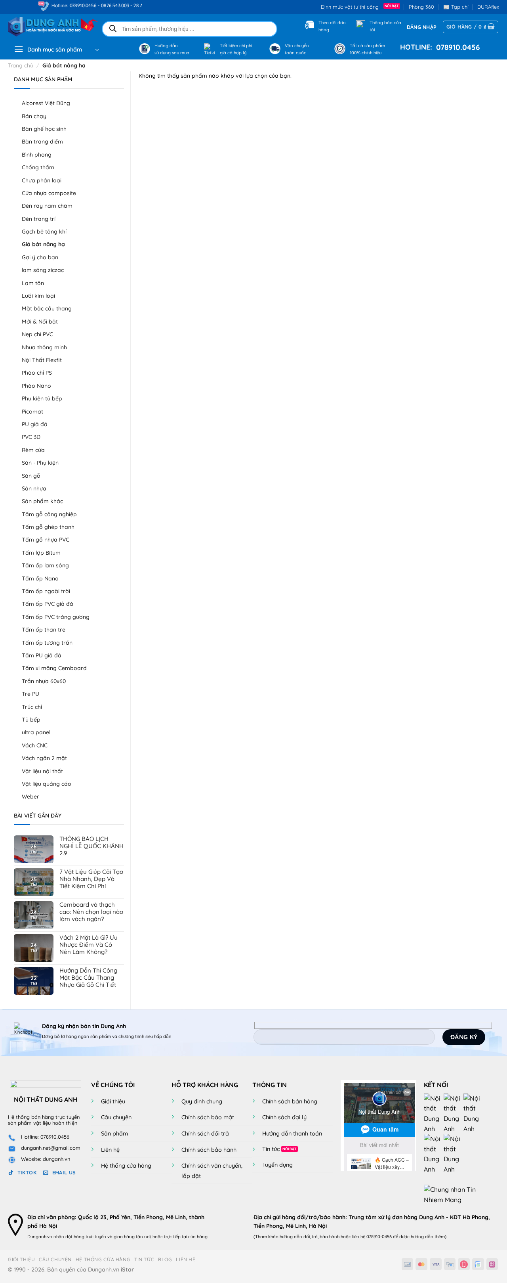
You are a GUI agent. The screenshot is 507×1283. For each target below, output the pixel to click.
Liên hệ (110, 1149)
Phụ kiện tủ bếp (42, 398)
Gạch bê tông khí (44, 231)
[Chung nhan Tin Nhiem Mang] (453, 1194)
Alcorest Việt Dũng (46, 103)
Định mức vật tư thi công (351, 7)
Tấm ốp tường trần (47, 642)
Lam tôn (33, 283)
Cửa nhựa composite (49, 193)
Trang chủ (20, 65)
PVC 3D (31, 436)
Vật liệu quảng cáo (46, 783)
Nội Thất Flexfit (42, 360)
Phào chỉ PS (37, 372)
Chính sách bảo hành (208, 1149)
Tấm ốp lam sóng (45, 565)
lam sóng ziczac (43, 270)
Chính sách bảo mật (207, 1117)
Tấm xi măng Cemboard (54, 668)
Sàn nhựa (34, 488)
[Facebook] (434, 1113)
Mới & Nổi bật (40, 321)
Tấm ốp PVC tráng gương (56, 616)
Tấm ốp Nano (40, 578)
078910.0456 (456, 47)
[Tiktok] (434, 1153)
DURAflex (488, 7)
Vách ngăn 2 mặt (44, 758)
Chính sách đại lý (284, 1117)
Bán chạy (34, 116)
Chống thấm (38, 167)
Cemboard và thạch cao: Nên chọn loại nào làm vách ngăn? (91, 912)
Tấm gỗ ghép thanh (48, 526)
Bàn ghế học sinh (44, 128)
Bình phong (36, 154)
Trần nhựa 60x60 (44, 681)
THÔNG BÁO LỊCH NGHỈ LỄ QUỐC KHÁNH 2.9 (91, 846)
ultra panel (36, 732)
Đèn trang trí (38, 218)
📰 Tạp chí (456, 7)
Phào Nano (36, 385)
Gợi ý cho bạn (40, 257)
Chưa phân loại (41, 180)
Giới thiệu (113, 1101)
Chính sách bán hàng (289, 1101)
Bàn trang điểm (42, 141)
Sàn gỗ (31, 475)
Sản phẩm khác (42, 501)
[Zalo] (473, 1113)
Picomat (32, 411)
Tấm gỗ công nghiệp (49, 514)
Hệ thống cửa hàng (126, 1165)
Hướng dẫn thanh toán (292, 1133)
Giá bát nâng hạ (43, 244)
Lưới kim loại (38, 295)
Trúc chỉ (32, 706)
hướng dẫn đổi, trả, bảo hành (309, 1236)
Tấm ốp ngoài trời (46, 591)
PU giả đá (35, 424)
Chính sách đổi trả (205, 1133)
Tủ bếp (31, 719)
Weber (30, 796)
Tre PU (30, 693)
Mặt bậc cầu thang (47, 308)
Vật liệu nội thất (42, 771)
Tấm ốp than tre (43, 629)
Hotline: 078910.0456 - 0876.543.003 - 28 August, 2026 (95, 5)
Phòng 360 (421, 7)
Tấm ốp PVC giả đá (47, 603)
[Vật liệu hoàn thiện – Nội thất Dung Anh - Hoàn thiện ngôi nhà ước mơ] (48, 27)
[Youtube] (453, 1113)
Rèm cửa (33, 450)
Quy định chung (201, 1101)
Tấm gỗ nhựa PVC (45, 539)
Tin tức (271, 1149)
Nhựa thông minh (44, 347)
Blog (165, 1259)
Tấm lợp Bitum (41, 552)
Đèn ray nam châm (47, 205)
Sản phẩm (114, 1133)
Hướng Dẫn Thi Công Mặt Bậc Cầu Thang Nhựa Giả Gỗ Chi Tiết (88, 977)
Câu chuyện (116, 1117)
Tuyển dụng (277, 1164)
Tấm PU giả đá (41, 655)
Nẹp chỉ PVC (37, 334)
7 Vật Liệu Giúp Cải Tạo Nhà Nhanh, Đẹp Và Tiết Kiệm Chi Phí (91, 879)
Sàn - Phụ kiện (40, 462)
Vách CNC (35, 745)
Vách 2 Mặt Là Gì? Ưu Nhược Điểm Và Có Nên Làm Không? (88, 945)
